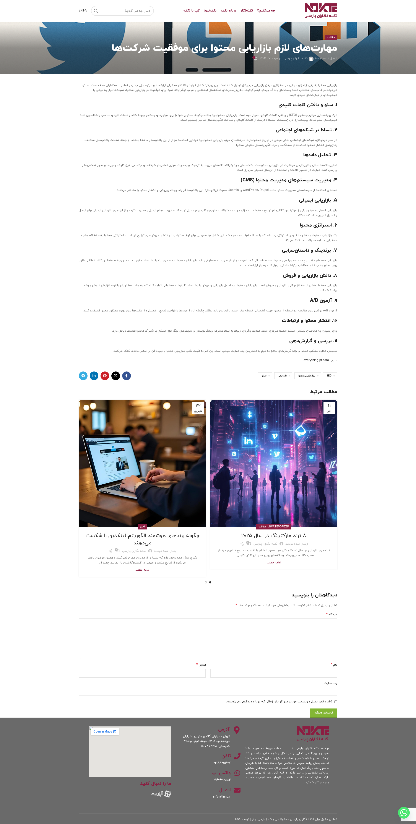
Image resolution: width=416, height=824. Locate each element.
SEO (329, 376)
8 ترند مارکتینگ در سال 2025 (273, 535)
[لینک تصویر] (161, 794)
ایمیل (201, 665)
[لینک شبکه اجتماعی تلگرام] (83, 375)
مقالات (331, 37)
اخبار (142, 526)
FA (85, 11)
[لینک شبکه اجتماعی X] (115, 375)
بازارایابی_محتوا (306, 376)
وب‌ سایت (330, 683)
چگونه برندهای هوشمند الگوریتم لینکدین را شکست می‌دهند (142, 539)
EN (81, 11)
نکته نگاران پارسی (296, 59)
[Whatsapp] (404, 813)
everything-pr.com (316, 360)
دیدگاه (331, 614)
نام (334, 665)
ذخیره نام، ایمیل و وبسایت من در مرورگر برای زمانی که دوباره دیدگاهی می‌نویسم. (279, 702)
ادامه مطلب (274, 563)
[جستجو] (96, 11)
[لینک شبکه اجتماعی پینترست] (105, 375)
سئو (264, 376)
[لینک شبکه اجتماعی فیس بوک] (126, 375)
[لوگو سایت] (321, 10)
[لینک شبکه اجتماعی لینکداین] (94, 375)
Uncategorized (278, 526)
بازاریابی (282, 376)
